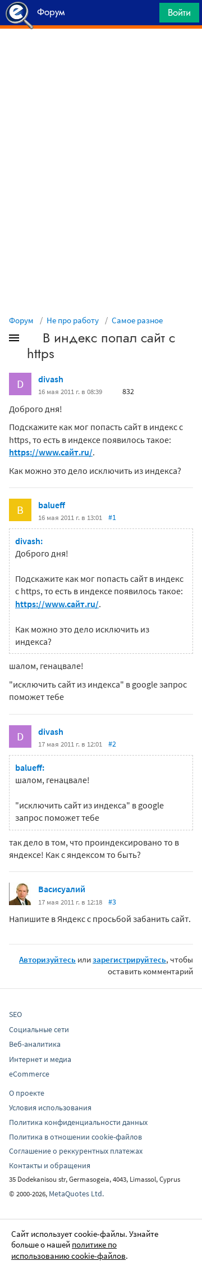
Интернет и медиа (40, 1059)
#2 (112, 744)
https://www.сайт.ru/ (51, 452)
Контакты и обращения (49, 1165)
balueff (51, 504)
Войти (179, 12)
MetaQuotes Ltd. (76, 1193)
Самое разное (137, 320)
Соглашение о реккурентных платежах (76, 1151)
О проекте (26, 1093)
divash (50, 379)
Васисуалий (61, 888)
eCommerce (29, 1074)
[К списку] (32, 340)
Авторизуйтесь (47, 959)
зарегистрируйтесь (129, 959)
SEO (15, 1014)
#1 (112, 517)
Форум (21, 320)
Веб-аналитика (35, 1044)
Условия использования (50, 1107)
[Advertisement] (101, 57)
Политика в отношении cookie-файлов (75, 1137)
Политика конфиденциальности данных (78, 1122)
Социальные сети (39, 1029)
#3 (112, 902)
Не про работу (73, 320)
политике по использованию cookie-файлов (68, 1250)
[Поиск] (147, 15)
